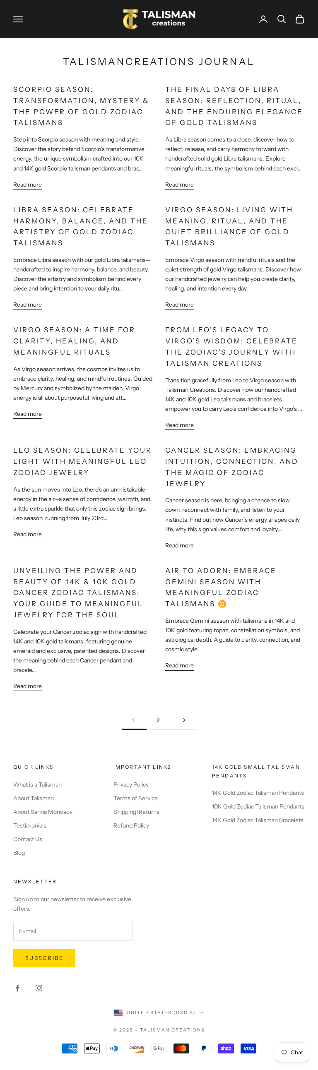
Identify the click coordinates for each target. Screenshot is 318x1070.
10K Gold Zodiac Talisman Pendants (258, 806)
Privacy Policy (131, 784)
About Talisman (33, 798)
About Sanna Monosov (42, 812)
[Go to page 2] (183, 720)
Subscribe (44, 958)
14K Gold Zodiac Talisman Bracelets (258, 820)
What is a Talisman (37, 784)
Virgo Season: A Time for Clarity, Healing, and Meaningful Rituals (74, 341)
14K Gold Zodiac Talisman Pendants (258, 793)
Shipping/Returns (136, 812)
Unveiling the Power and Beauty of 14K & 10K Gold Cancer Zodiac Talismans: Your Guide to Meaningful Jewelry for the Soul (78, 592)
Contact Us (27, 839)
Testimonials (29, 825)
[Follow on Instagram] (39, 988)
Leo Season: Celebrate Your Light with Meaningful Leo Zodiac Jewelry (82, 461)
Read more (27, 184)
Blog (19, 852)
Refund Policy (131, 825)
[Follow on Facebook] (17, 988)
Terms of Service (135, 798)
